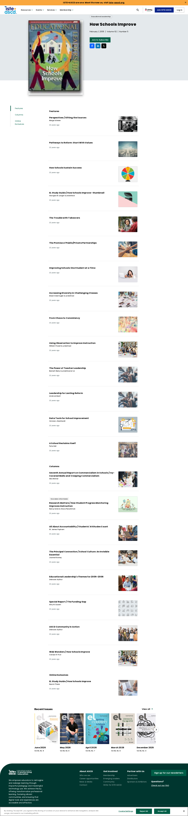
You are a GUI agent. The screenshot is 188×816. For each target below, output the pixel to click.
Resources (26, 10)
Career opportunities (89, 778)
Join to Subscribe (100, 40)
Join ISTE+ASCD (164, 10)
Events (39, 10)
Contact (83, 785)
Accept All (162, 811)
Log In (179, 10)
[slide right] (156, 729)
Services (51, 10)
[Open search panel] (137, 10)
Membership (65, 10)
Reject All (144, 811)
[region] (94, 811)
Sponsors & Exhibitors (137, 781)
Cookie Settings (126, 811)
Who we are (85, 775)
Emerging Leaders (111, 778)
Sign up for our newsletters (168, 772)
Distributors (132, 778)
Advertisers (132, 775)
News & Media (86, 781)
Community (108, 781)
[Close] (184, 811)
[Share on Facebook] (92, 45)
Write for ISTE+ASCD (112, 785)
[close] (185, 2)
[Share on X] (103, 45)
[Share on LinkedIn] (98, 45)
